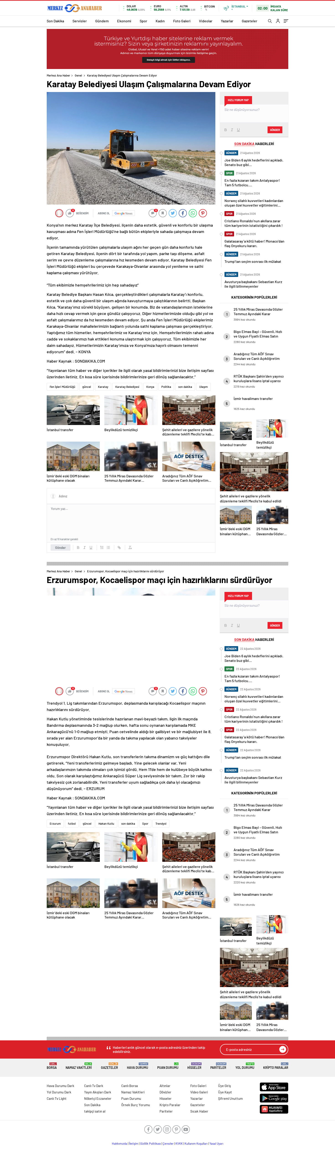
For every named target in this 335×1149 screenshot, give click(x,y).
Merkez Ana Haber (58, 75)
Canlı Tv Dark (93, 1086)
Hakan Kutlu (106, 823)
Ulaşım (203, 387)
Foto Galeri (182, 21)
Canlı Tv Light (57, 1098)
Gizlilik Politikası (150, 1143)
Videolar (205, 21)
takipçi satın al (95, 1111)
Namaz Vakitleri (79, 1066)
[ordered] (102, 547)
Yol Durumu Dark (59, 1092)
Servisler (79, 21)
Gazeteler (249, 21)
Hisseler (194, 1066)
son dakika (185, 387)
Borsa (52, 1066)
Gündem (102, 21)
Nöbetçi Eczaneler (97, 1098)
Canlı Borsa (129, 1086)
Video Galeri (199, 1092)
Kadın (160, 21)
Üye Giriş (224, 1086)
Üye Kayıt (225, 1092)
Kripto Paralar (275, 1066)
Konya (150, 387)
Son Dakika (55, 21)
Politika (166, 387)
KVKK (179, 1143)
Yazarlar (227, 21)
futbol (72, 823)
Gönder (60, 547)
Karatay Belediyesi (127, 387)
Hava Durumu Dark (60, 1086)
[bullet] (108, 547)
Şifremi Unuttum (230, 1098)
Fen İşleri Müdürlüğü (62, 387)
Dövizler (165, 1092)
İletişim (133, 1143)
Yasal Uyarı (216, 1143)
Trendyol (160, 823)
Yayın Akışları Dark (97, 1092)
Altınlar (165, 1086)
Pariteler (218, 1066)
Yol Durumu (244, 1066)
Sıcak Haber (199, 1111)
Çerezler (168, 1143)
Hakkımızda (119, 1143)
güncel (86, 387)
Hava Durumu (137, 1066)
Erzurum (55, 823)
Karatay (103, 387)
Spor (143, 21)
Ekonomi (124, 21)
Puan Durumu (167, 1066)
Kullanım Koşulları (196, 1143)
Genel (78, 75)
